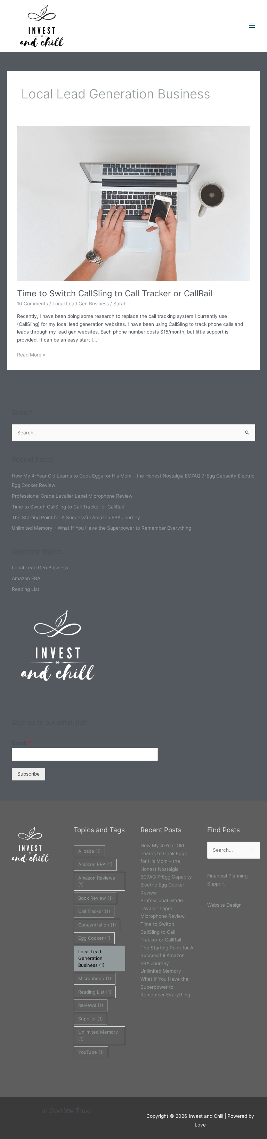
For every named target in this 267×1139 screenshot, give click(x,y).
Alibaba (89, 851)
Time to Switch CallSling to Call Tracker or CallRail (114, 293)
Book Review (95, 898)
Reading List (25, 589)
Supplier (90, 1018)
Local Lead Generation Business (91, 958)
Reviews (90, 1005)
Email (21, 742)
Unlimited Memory (98, 1035)
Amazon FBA (26, 578)
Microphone (94, 978)
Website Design (224, 905)
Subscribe (28, 774)
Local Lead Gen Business (80, 303)
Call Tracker (94, 911)
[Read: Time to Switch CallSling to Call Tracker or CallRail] (133, 203)
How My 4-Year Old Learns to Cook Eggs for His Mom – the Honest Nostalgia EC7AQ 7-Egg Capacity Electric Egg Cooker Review (166, 869)
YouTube (91, 1052)
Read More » (31, 354)
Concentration (97, 925)
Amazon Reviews (96, 881)
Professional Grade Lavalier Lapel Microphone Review (72, 496)
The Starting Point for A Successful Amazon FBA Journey (76, 517)
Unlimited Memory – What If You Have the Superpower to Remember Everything (101, 528)
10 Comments (32, 303)
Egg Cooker (94, 938)
